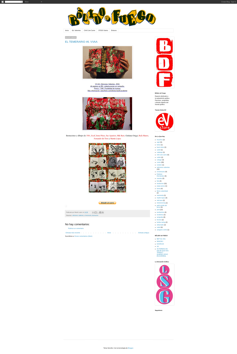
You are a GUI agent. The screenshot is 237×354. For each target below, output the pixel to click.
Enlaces (114, 30)
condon (159, 165)
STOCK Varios (103, 30)
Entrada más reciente (73, 233)
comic (159, 162)
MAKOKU (160, 241)
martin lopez (161, 198)
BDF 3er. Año (161, 239)
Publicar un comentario (76, 228)
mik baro (160, 200)
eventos (159, 178)
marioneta (160, 195)
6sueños (160, 140)
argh (158, 142)
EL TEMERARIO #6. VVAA (81, 41)
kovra (158, 188)
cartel (158, 150)
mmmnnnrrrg (161, 203)
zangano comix (162, 230)
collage (159, 160)
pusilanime (160, 212)
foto (158, 181)
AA (158, 246)
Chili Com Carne (89, 30)
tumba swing (161, 222)
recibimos (160, 215)
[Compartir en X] (98, 212)
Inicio (67, 30)
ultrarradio (160, 225)
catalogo (160, 152)
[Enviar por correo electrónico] (93, 212)
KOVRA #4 (160, 244)
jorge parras (161, 186)
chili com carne (162, 155)
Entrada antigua (143, 233)
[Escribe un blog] (95, 212)
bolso (158, 145)
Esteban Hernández (160, 175)
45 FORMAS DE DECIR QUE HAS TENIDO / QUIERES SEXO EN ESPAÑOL (162, 252)
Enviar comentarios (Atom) (83, 236)
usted (158, 227)
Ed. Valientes (76, 30)
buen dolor (160, 147)
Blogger (130, 348)
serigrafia (160, 217)
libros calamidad (162, 191)
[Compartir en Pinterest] (102, 212)
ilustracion (95, 215)
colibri (159, 157)
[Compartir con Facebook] (100, 212)
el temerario (87, 215)
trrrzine (159, 220)
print (158, 210)
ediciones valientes (78, 215)
